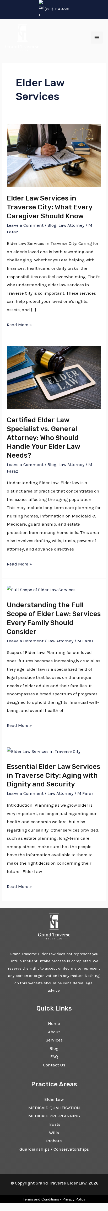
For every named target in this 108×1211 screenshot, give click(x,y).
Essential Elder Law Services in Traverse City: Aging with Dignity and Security (53, 776)
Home (54, 1023)
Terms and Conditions (41, 1199)
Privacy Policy (73, 1199)
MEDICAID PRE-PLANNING (54, 1115)
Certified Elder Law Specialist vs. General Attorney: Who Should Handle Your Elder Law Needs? (43, 437)
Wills (54, 1132)
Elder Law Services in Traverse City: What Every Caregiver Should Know (49, 207)
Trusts (54, 1124)
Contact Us (54, 1064)
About (54, 1031)
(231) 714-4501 (57, 9)
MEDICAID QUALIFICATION (54, 1107)
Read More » (19, 324)
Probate (54, 1140)
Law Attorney (71, 225)
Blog (51, 225)
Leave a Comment (25, 225)
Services (54, 1040)
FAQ (54, 1056)
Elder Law (54, 1099)
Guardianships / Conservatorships (54, 1149)
